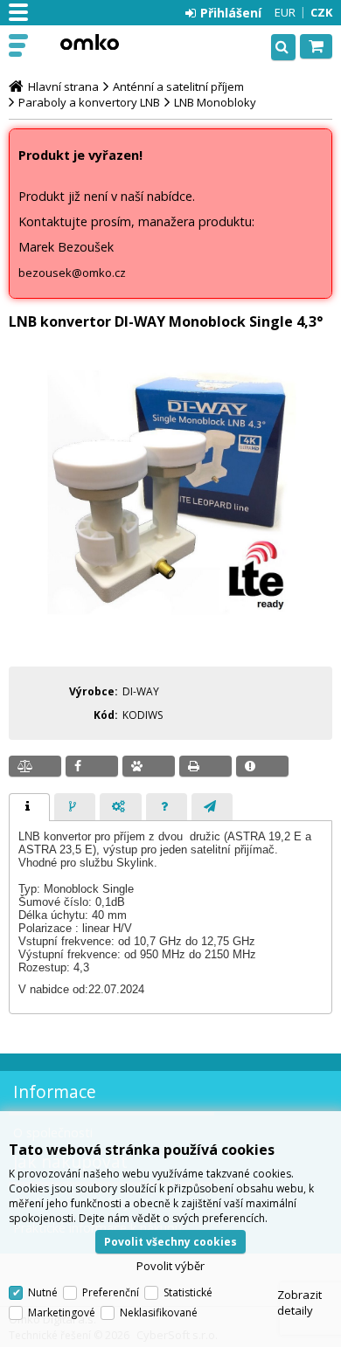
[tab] (29, 807)
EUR (285, 12)
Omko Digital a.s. (89, 42)
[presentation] (29, 807)
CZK (321, 12)
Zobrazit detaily (299, 1302)
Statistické (188, 1292)
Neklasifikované (159, 1312)
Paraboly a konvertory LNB (89, 102)
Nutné (43, 1292)
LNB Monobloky (215, 102)
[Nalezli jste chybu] (262, 766)
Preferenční (110, 1292)
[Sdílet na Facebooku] (92, 766)
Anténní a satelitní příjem (178, 86)
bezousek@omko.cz (72, 272)
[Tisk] (205, 766)
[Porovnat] (35, 766)
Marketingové (61, 1312)
